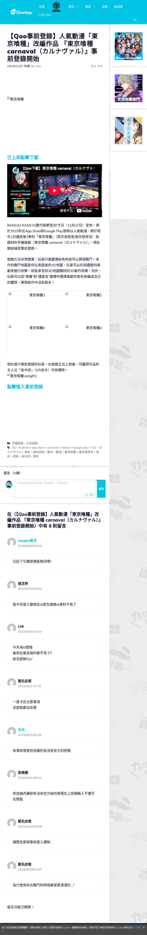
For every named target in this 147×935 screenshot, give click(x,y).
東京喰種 (70, 452)
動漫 (59, 452)
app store (38, 447)
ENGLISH (45, 15)
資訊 (71, 6)
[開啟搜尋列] (135, 20)
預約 (36, 456)
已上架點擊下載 (23, 157)
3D (14, 447)
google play (81, 447)
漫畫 (105, 6)
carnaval (52, 447)
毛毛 (21, 730)
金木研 (26, 456)
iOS (94, 447)
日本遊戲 (32, 443)
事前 (27, 452)
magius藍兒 (27, 540)
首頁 (42, 6)
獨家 (88, 6)
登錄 (16, 456)
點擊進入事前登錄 (25, 386)
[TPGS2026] (56, 6)
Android (24, 447)
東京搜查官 (86, 452)
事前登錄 (38, 452)
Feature (66, 447)
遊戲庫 (118, 6)
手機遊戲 (17, 443)
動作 (50, 452)
